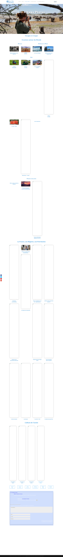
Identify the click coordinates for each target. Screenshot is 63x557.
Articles (23, 1)
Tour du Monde (20, 487)
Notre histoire (27, 487)
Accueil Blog (12, 487)
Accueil (19, 1)
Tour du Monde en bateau (40, 1)
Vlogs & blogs (43, 487)
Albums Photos (50, 487)
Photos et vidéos (27, 1)
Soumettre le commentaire (47, 521)
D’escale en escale (33, 1)
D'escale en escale (35, 487)
